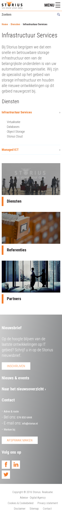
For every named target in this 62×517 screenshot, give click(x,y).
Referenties (16, 250)
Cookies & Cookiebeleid (20, 503)
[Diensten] (31, 179)
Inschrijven (16, 366)
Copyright (17, 492)
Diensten (15, 24)
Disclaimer (19, 508)
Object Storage (16, 131)
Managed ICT (10, 149)
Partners (14, 298)
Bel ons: (18, 417)
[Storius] (12, 5)
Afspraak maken (20, 440)
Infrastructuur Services (17, 112)
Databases (13, 127)
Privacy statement (48, 503)
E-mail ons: (21, 423)
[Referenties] (31, 228)
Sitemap (34, 508)
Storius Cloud (15, 136)
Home (5, 24)
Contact (47, 508)
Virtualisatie (13, 122)
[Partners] (31, 277)
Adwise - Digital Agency (33, 497)
